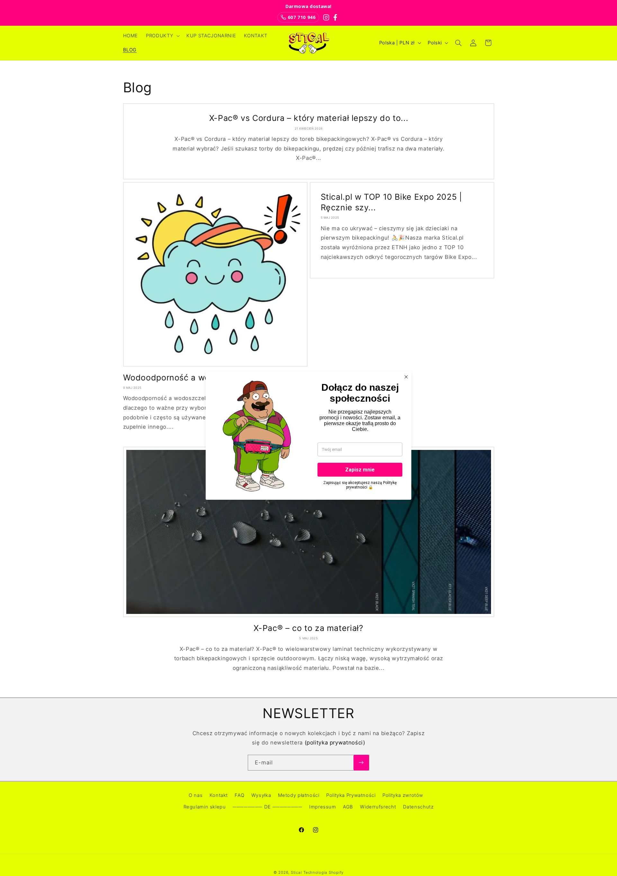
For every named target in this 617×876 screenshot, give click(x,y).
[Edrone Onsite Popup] (308, 438)
